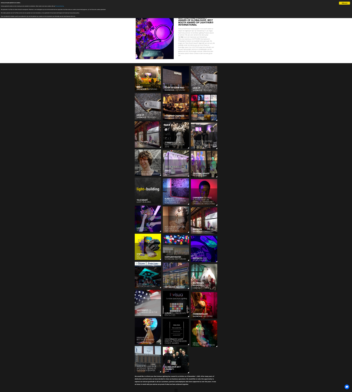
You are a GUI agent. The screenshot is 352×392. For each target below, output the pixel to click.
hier (182, 37)
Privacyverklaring (59, 6)
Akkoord (344, 3)
